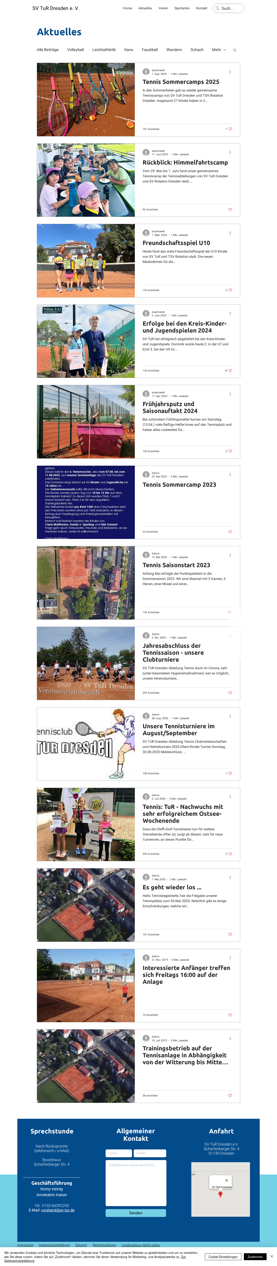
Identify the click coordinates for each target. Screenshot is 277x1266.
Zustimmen (255, 1257)
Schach (197, 49)
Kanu (128, 49)
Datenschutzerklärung (54, 1245)
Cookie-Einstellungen (223, 1257)
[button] (235, 50)
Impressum (25, 1245)
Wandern (174, 49)
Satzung (81, 1245)
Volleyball (75, 49)
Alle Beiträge (48, 49)
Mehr (216, 49)
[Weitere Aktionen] (231, 71)
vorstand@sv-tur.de (58, 1210)
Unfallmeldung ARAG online (140, 1245)
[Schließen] (271, 1257)
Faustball (150, 49)
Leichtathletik (104, 49)
